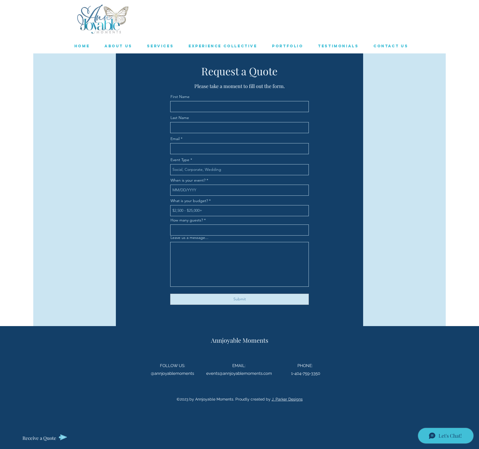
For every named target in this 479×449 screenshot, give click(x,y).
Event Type (179, 160)
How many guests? (186, 220)
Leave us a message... (189, 237)
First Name (180, 97)
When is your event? (187, 180)
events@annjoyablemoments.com (239, 373)
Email (175, 139)
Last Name (179, 118)
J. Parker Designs (287, 399)
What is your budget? (189, 201)
